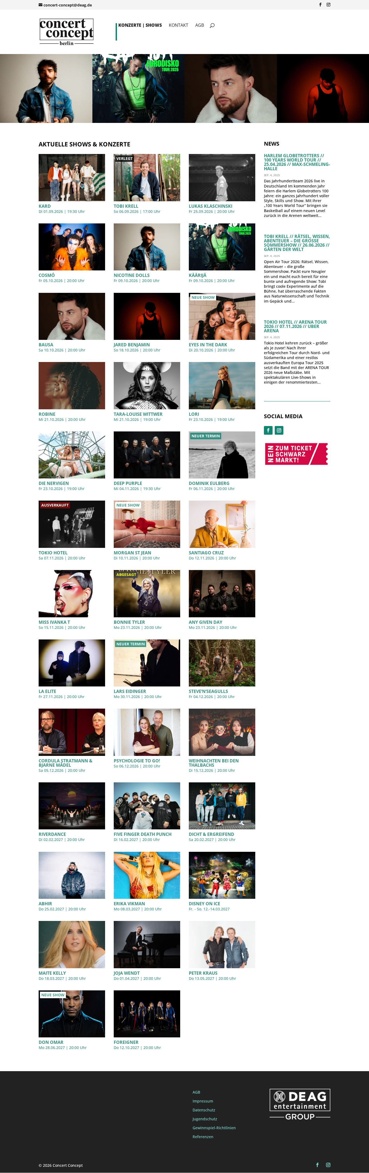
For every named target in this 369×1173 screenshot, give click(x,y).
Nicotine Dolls (132, 275)
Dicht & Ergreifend (211, 834)
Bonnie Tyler (129, 622)
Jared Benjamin (132, 345)
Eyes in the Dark (208, 345)
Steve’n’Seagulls (208, 691)
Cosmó (47, 275)
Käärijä (197, 275)
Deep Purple (128, 483)
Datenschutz (204, 1109)
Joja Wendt (127, 973)
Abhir (45, 904)
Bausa (46, 345)
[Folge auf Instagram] (279, 430)
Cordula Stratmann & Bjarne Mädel (65, 763)
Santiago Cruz (206, 553)
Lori (194, 414)
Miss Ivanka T (54, 622)
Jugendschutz (205, 1118)
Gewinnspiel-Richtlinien (214, 1127)
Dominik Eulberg (209, 483)
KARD (45, 206)
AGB (199, 25)
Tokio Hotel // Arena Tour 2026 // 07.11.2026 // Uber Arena (295, 326)
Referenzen (203, 1136)
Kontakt (178, 25)
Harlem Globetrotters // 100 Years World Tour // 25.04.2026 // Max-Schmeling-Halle (297, 162)
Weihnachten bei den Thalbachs (214, 763)
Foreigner (126, 1042)
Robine (47, 414)
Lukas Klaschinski (210, 206)
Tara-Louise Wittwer (138, 414)
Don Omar (51, 1042)
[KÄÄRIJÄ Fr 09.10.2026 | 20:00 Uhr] (138, 121)
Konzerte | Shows (140, 25)
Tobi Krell (126, 206)
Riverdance (52, 834)
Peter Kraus (203, 973)
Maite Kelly (52, 973)
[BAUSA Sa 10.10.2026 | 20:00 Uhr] (231, 121)
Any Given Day (205, 622)
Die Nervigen (54, 483)
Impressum (203, 1101)
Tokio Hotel (53, 553)
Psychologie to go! (137, 761)
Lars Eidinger (130, 691)
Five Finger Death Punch (143, 834)
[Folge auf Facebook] (268, 430)
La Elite (47, 691)
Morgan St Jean (132, 553)
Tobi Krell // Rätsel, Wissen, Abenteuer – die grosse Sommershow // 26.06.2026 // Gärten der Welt (297, 242)
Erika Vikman (129, 904)
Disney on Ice (204, 904)
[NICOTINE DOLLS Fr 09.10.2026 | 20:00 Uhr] (46, 121)
